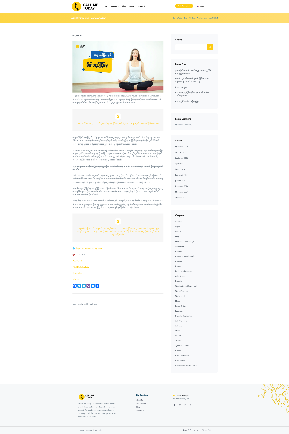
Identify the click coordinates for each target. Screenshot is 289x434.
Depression (179, 251)
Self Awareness (181, 321)
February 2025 (181, 175)
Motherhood (180, 296)
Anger (177, 226)
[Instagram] (180, 404)
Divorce (178, 266)
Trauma (178, 340)
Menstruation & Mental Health (186, 286)
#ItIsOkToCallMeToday (81, 267)
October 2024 (180, 197)
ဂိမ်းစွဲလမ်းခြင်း (181, 87)
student (178, 335)
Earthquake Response (183, 271)
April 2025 (179, 163)
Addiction (178, 221)
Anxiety (178, 231)
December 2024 (181, 186)
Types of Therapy (182, 345)
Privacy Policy (207, 430)
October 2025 (180, 152)
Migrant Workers (181, 291)
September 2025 (181, 158)
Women (178, 350)
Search (178, 39)
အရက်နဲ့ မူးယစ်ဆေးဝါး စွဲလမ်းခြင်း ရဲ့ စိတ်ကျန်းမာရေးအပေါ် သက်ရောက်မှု (192, 80)
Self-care (79, 36)
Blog (73, 36)
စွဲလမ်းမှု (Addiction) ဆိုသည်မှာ (187, 101)
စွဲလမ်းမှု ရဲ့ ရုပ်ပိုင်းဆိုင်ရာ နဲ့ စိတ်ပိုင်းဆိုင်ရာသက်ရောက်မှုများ (192, 94)
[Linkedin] (190, 404)
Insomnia (178, 281)
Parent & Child (180, 306)
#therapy (75, 279)
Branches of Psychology (184, 241)
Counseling (179, 246)
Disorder (178, 261)
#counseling (77, 273)
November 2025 (181, 146)
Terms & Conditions (190, 430)
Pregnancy (179, 311)
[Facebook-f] (174, 404)
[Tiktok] (185, 404)
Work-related (180, 360)
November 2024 (181, 192)
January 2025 (180, 180)
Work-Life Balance (182, 355)
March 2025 (180, 169)
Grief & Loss (180, 276)
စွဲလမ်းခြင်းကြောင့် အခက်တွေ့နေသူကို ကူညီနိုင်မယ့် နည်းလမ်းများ (193, 71)
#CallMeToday (77, 261)
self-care (93, 304)
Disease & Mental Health (184, 256)
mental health (83, 304)
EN (201, 6)
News (177, 301)
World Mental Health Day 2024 (187, 365)
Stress (177, 331)
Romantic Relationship (183, 316)
